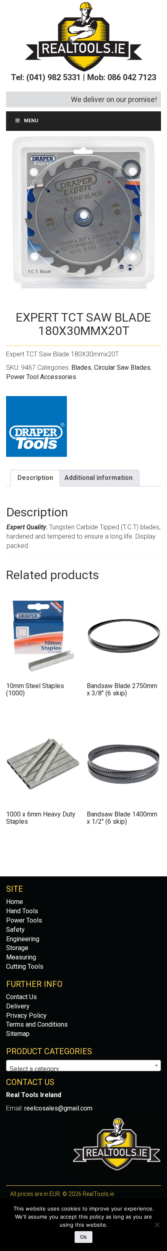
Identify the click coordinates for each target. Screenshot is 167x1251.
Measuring (21, 957)
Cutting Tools (24, 966)
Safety (15, 929)
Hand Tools (22, 911)
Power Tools (24, 920)
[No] (157, 1225)
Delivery (18, 1006)
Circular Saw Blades (122, 367)
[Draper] (36, 426)
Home (14, 902)
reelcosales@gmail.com (58, 1108)
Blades (81, 367)
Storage (17, 948)
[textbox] (83, 1069)
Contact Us (21, 997)
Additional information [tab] (98, 478)
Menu (31, 121)
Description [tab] (35, 478)
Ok (83, 1237)
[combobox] (83, 1065)
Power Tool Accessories (41, 377)
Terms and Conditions (37, 1024)
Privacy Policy (26, 1015)
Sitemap (18, 1034)
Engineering (22, 939)
